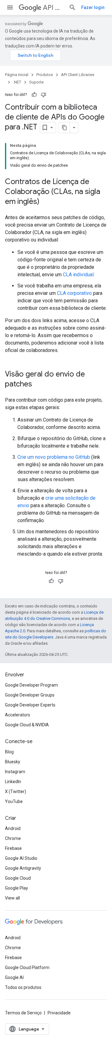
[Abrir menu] (10, 7)
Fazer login (93, 7)
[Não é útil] (43, 94)
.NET (17, 82)
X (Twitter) (15, 791)
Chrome (13, 838)
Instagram (15, 771)
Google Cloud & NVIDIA (27, 724)
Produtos (44, 74)
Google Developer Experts (30, 704)
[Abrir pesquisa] (72, 7)
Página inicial (16, 74)
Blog (9, 751)
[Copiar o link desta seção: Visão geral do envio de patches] (38, 384)
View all (12, 897)
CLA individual (78, 274)
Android (13, 828)
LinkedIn (13, 781)
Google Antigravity (23, 868)
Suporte (36, 82)
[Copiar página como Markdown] (64, 127)
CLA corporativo (74, 293)
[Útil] (34, 94)
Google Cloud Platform (27, 967)
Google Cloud (18, 878)
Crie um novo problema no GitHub (53, 457)
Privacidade (59, 1012)
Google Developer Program (31, 685)
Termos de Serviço (23, 1012)
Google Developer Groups (29, 694)
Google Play (16, 888)
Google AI (14, 977)
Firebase (13, 848)
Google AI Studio (21, 858)
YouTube (14, 801)
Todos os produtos (23, 987)
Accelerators (17, 714)
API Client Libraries (53, 7)
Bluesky (12, 761)
